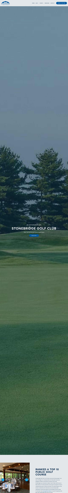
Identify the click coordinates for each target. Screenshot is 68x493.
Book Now (34, 235)
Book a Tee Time (61, 3)
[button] (3, 479)
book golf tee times (47, 491)
